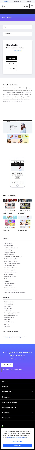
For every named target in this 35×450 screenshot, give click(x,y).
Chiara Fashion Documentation (14, 338)
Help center (6, 418)
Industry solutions (9, 407)
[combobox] (17, 34)
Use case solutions (9, 402)
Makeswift (29, 1)
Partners (5, 386)
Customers (6, 392)
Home (3, 17)
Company (6, 413)
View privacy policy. (12, 437)
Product (5, 381)
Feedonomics (17, 1)
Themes (9, 17)
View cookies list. (23, 437)
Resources (6, 397)
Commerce (5, 1)
